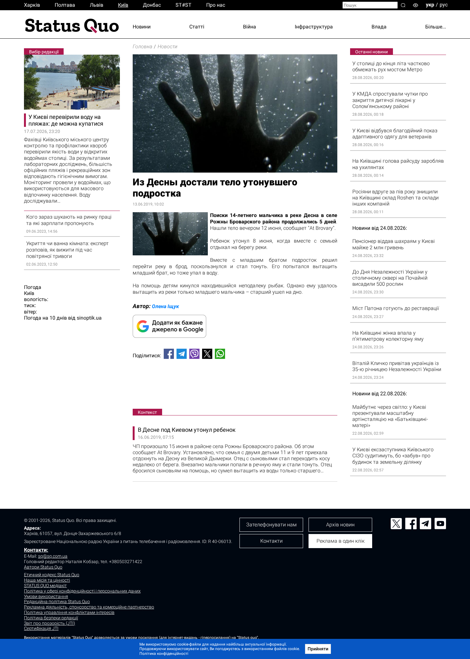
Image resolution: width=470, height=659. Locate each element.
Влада (379, 27)
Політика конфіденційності (163, 653)
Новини (142, 27)
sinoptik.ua (89, 318)
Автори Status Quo (43, 567)
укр (430, 5)
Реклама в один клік (340, 541)
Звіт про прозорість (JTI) (49, 623)
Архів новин (340, 525)
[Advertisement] (235, 385)
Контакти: (36, 550)
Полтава (65, 5)
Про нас (215, 5)
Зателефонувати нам (271, 525)
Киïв (123, 5)
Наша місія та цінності (47, 580)
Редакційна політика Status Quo (57, 601)
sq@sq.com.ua (52, 556)
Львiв (96, 5)
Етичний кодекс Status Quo (51, 574)
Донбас (152, 5)
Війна (249, 27)
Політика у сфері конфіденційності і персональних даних (82, 590)
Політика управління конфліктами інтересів (69, 612)
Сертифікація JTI (41, 628)
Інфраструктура (314, 27)
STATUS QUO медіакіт (45, 585)
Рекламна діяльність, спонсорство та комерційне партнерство (89, 606)
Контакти (271, 541)
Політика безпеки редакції (51, 617)
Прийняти (318, 648)
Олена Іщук (165, 306)
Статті (196, 27)
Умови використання (46, 596)
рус (444, 5)
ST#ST (184, 5)
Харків (32, 5)
